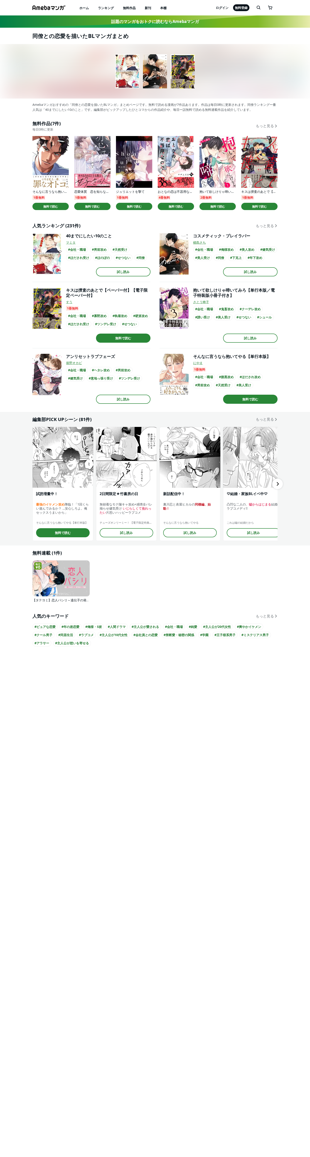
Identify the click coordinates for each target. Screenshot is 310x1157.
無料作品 (129, 8)
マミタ (71, 242)
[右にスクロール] (277, 483)
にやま (198, 363)
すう (69, 302)
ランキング (106, 8)
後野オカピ (74, 363)
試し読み (123, 272)
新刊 (148, 8)
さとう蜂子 (201, 302)
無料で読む (50, 206)
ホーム (84, 8)
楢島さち (199, 242)
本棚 (163, 8)
